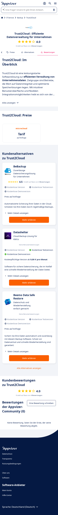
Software (5, 477)
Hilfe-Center (7, 495)
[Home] (2, 18)
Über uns (6, 473)
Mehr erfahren (29, 219)
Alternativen (29, 52)
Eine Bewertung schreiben (41, 403)
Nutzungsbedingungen (11, 463)
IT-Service (10, 17)
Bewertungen (49, 52)
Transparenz (7, 458)
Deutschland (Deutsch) (23, 506)
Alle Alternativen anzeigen (29, 368)
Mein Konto (7, 490)
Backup (20, 17)
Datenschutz (7, 454)
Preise (12, 52)
